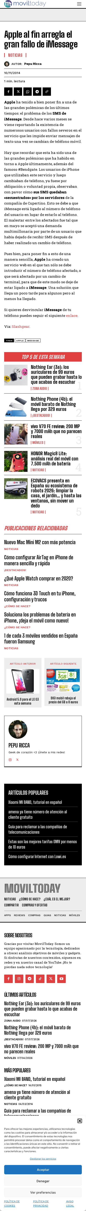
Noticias (38, 470)
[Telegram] (37, 91)
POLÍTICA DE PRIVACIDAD (41, 1203)
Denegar (43, 1181)
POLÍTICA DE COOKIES (12, 1203)
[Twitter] (18, 91)
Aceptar (43, 1170)
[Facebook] (8, 91)
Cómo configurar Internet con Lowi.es (37, 856)
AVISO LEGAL (70, 1203)
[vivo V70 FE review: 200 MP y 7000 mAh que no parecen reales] (16, 434)
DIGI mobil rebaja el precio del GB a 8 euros (63, 700)
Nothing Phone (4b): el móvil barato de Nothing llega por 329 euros (53, 404)
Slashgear (20, 326)
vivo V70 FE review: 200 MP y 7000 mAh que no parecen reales (56, 431)
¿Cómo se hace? (17, 606)
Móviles (37, 442)
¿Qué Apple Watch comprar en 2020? (38, 578)
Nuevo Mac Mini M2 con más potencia (40, 542)
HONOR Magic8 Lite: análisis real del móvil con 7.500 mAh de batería (54, 458)
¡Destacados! (41, 415)
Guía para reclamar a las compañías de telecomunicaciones (37, 829)
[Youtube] (61, 979)
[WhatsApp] (27, 91)
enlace (71, 315)
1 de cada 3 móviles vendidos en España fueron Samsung (41, 639)
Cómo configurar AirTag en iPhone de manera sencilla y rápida (38, 560)
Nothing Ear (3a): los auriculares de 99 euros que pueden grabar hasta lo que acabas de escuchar (56, 374)
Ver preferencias (43, 1192)
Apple (20, 340)
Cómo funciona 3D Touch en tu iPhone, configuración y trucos (40, 596)
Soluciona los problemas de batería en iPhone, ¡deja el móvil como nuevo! (40, 618)
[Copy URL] (47, 91)
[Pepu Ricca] (7, 64)
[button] (80, 1121)
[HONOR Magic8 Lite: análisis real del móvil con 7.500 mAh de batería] (16, 461)
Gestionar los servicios (43, 1158)
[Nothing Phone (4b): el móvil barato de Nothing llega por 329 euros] (16, 407)
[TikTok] (40, 979)
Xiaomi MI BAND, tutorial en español (35, 802)
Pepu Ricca (33, 64)
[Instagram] (10, 758)
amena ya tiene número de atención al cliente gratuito (37, 1094)
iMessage (33, 340)
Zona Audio (39, 388)
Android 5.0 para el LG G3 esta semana (23, 701)
